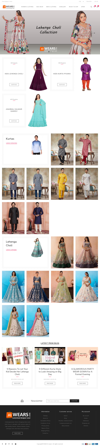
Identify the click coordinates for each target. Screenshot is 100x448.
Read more (18, 433)
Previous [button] (9, 32)
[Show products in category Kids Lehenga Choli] (38, 74)
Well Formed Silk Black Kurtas (13, 216)
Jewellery (62, 6)
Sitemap (45, 415)
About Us (45, 418)
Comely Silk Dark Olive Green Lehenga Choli (62, 251)
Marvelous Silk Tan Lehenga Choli (62, 285)
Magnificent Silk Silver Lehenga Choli (87, 285)
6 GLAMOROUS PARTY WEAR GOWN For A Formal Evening (82, 372)
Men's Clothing (51, 6)
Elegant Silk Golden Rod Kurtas (62, 182)
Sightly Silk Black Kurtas (62, 148)
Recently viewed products (65, 420)
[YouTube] (15, 444)
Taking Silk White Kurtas (87, 182)
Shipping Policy (45, 430)
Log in (96, 1)
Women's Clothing (27, 6)
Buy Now (67, 161)
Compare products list (66, 423)
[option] (50, 32)
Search (65, 415)
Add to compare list (60, 161)
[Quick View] (57, 161)
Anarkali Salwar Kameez (14, 110)
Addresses (86, 420)
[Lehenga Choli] (37, 248)
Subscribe (74, 401)
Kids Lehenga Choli (14, 74)
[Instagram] (12, 444)
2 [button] (51, 51)
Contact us (45, 433)
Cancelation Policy (45, 420)
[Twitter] (6, 444)
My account (86, 415)
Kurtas (10, 139)
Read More (17, 383)
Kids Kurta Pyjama (62, 74)
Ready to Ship (73, 6)
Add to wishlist (63, 161)
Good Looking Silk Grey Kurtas (37, 182)
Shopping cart (86, 423)
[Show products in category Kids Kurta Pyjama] (86, 74)
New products (65, 425)
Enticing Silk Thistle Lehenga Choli (13, 320)
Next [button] (90, 32)
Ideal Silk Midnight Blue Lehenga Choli (37, 285)
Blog (65, 418)
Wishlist (86, 425)
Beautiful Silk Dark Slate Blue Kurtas (37, 217)
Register (89, 1)
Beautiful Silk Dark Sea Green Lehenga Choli (13, 285)
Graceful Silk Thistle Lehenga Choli (37, 320)
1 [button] (48, 51)
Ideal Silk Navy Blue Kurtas (13, 182)
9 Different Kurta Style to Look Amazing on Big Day (50, 372)
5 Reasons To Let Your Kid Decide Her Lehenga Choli (17, 372)
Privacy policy (45, 425)
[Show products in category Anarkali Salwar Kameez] (38, 111)
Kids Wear (39, 6)
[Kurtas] (37, 145)
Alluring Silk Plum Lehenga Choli (86, 251)
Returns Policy (45, 428)
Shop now (14, 84)
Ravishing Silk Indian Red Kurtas (87, 148)
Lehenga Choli (11, 243)
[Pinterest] (9, 444)
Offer (83, 6)
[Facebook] (2, 444)
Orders (86, 418)
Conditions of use (45, 423)
